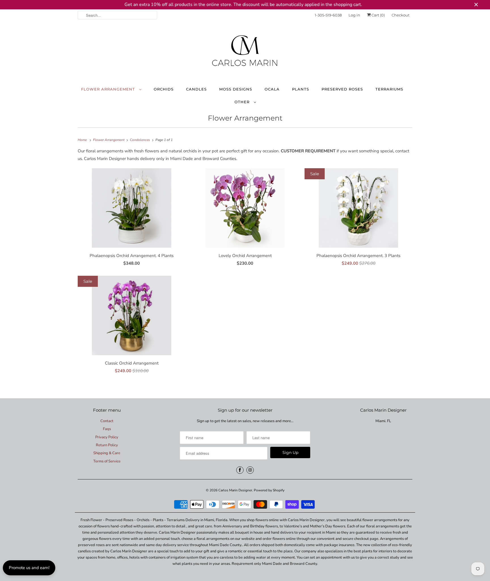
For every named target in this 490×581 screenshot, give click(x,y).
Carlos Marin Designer (235, 490)
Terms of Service (107, 461)
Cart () (378, 15)
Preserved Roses (342, 89)
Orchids (164, 89)
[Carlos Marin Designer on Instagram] (250, 470)
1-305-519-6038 (328, 15)
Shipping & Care (106, 453)
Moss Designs (235, 89)
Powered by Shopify (269, 490)
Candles (196, 89)
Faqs (107, 428)
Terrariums (389, 89)
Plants (300, 89)
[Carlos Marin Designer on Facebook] (240, 470)
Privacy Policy (106, 437)
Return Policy (107, 445)
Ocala (272, 89)
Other (243, 102)
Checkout (400, 15)
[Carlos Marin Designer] (245, 53)
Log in (354, 15)
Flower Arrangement (108, 89)
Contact (106, 421)
